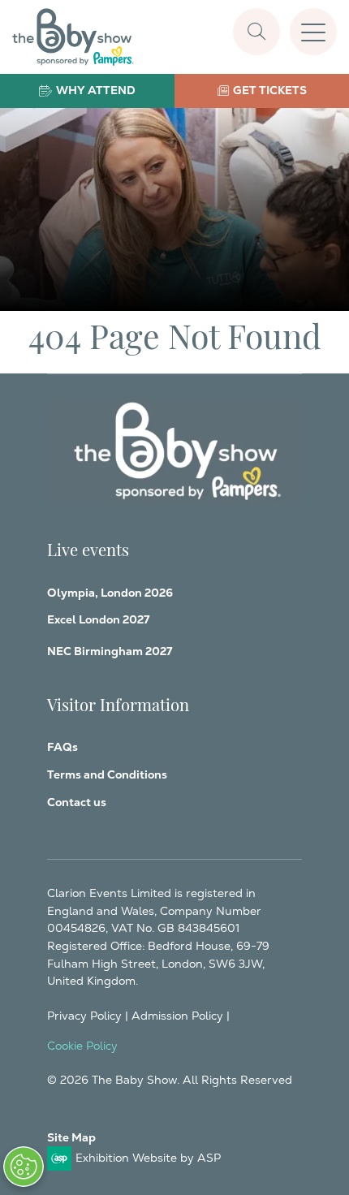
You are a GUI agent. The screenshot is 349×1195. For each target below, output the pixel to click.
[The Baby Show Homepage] (73, 37)
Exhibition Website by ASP (148, 1157)
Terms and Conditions (107, 774)
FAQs (62, 747)
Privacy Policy (84, 1015)
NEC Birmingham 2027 (109, 651)
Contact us (76, 802)
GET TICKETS (270, 90)
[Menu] (313, 31)
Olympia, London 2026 (110, 592)
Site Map (71, 1137)
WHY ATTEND (96, 90)
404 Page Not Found (174, 334)
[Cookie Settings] (23, 1166)
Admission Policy (177, 1015)
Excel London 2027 (98, 619)
